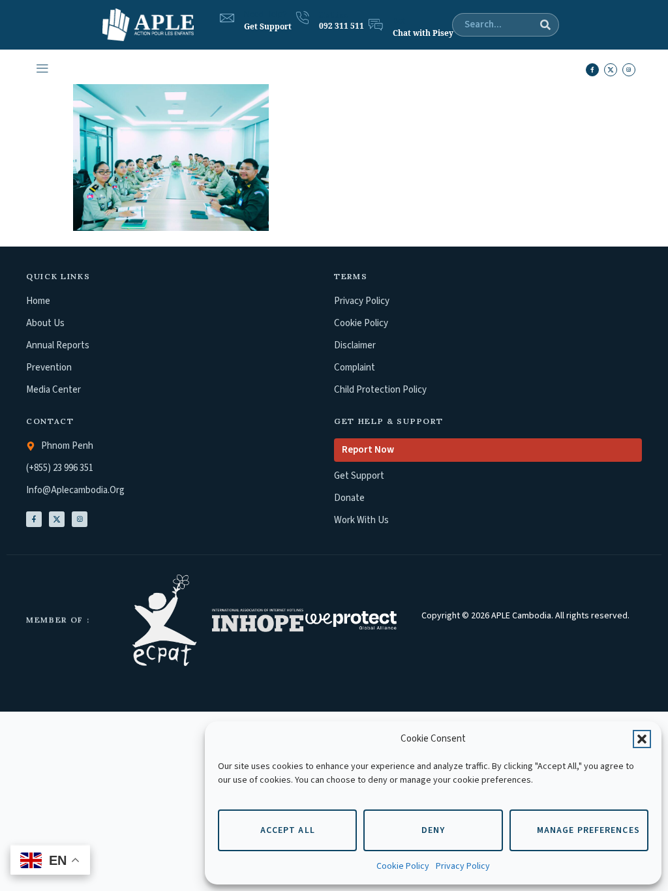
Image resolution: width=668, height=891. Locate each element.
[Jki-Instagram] (79, 519)
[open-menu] (41, 70)
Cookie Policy (402, 866)
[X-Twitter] (57, 519)
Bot (398, 20)
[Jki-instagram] (628, 69)
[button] (641, 739)
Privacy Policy (463, 866)
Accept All (287, 830)
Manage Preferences (588, 830)
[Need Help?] (227, 18)
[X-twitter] (610, 69)
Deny (433, 830)
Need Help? (265, 14)
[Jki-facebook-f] (592, 69)
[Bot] (376, 25)
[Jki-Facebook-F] (34, 519)
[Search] (545, 25)
